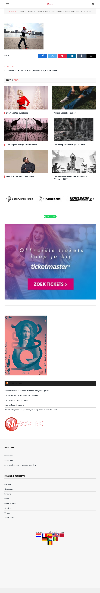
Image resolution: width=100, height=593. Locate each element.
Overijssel (8, 508)
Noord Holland (10, 503)
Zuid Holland (9, 517)
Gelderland (8, 489)
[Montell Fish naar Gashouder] (26, 161)
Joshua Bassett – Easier (65, 113)
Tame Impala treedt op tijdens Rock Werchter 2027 (70, 177)
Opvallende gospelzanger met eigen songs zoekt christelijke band (31, 410)
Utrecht (7, 513)
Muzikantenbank (16, 383)
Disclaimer (8, 455)
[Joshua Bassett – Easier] (74, 97)
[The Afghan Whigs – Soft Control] (26, 129)
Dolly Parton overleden (17, 113)
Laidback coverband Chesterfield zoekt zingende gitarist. (27, 391)
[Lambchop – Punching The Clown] (74, 129)
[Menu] (7, 4)
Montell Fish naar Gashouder (20, 176)
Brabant (7, 484)
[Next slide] (93, 199)
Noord (6, 498)
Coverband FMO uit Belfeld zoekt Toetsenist (22, 395)
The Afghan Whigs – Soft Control (22, 144)
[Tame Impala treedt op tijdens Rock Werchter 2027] (74, 161)
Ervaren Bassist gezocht (14, 405)
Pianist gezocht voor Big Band (16, 400)
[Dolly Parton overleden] (26, 97)
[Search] (93, 4)
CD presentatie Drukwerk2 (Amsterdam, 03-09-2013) (30, 70)
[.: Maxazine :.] (50, 4)
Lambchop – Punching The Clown (69, 144)
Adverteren (8, 460)
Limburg (7, 494)
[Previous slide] (7, 199)
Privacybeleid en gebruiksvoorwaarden (20, 465)
